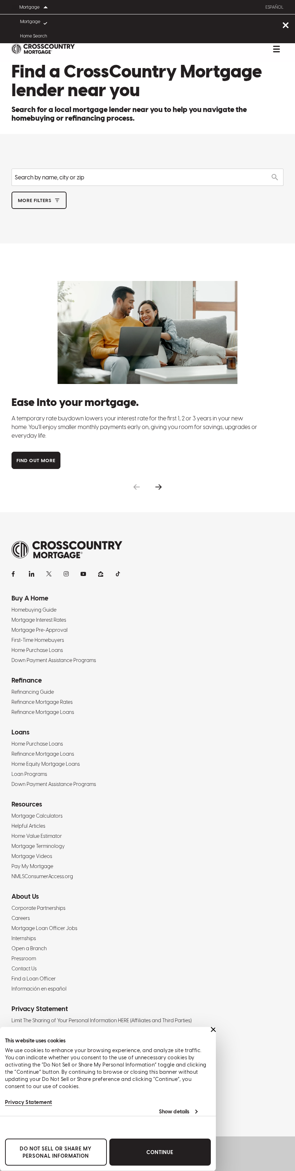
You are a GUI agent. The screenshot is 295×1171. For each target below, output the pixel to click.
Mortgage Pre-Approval (40, 630)
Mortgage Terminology (38, 846)
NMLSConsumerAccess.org (42, 876)
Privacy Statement (28, 1102)
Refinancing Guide (33, 692)
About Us (25, 896)
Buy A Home (30, 598)
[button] (136, 487)
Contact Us (24, 968)
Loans (21, 732)
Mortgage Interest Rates (39, 620)
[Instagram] (66, 574)
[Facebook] (14, 574)
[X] (49, 574)
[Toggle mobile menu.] (276, 49)
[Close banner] (213, 1029)
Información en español (39, 989)
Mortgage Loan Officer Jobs (44, 928)
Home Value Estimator (37, 836)
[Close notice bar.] (285, 25)
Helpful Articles (28, 826)
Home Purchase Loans (37, 650)
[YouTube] (83, 574)
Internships (24, 938)
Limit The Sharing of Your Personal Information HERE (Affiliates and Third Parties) (101, 1020)
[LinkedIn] (32, 574)
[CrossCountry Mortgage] (43, 49)
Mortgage (30, 21)
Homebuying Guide (34, 610)
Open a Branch (29, 948)
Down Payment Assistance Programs (54, 660)
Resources (27, 804)
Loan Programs (29, 774)
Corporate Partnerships (38, 908)
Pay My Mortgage (32, 866)
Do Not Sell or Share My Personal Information (56, 1152)
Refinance (27, 680)
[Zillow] (101, 574)
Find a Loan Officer (34, 979)
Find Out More (36, 460)
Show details (174, 1111)
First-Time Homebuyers (38, 640)
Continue (159, 1152)
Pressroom (24, 958)
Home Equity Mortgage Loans (46, 764)
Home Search (33, 36)
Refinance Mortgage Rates (42, 702)
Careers (21, 918)
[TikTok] (118, 574)
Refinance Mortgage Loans (43, 712)
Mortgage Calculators (37, 816)
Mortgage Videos (32, 856)
